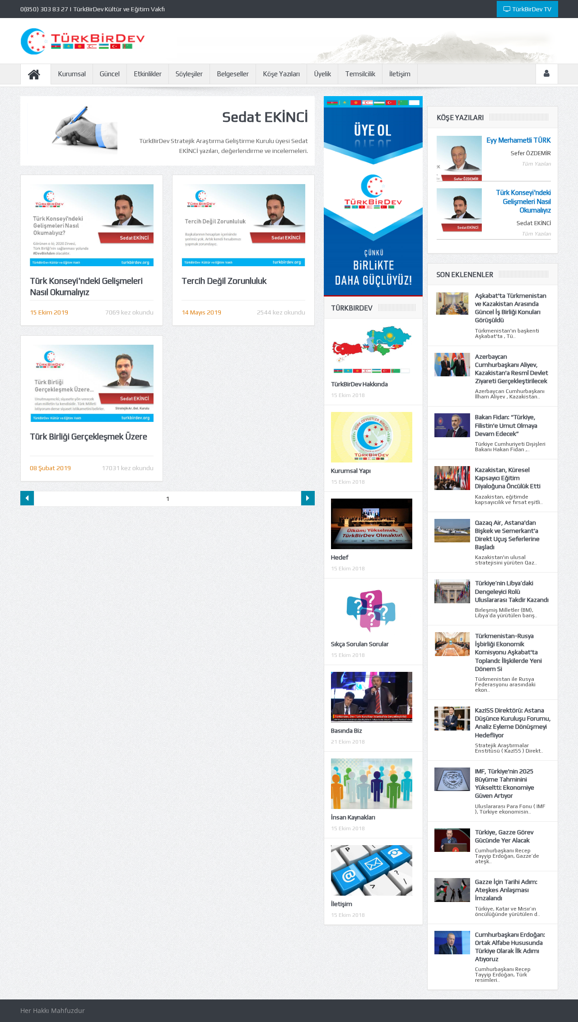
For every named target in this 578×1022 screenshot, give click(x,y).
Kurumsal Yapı (351, 470)
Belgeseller (233, 74)
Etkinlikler (148, 74)
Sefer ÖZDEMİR (531, 153)
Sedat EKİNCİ (534, 223)
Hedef (339, 557)
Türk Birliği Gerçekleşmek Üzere (88, 436)
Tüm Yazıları (536, 164)
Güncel (110, 74)
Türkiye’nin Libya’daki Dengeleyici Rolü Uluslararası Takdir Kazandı (512, 591)
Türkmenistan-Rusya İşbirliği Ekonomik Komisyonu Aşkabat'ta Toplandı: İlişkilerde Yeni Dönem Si (508, 652)
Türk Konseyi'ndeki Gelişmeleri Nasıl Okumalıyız (523, 201)
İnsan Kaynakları (353, 817)
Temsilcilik (360, 74)
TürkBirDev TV (531, 9)
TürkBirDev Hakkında (359, 384)
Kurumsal (72, 74)
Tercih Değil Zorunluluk (224, 281)
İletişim (399, 74)
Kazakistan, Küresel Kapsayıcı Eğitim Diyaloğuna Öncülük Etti (508, 478)
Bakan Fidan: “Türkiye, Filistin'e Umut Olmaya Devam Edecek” (506, 425)
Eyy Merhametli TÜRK (518, 140)
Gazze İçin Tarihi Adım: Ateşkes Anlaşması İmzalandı (506, 890)
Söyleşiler (189, 74)
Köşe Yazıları (281, 74)
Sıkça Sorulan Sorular (360, 643)
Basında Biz (346, 730)
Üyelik (322, 74)
